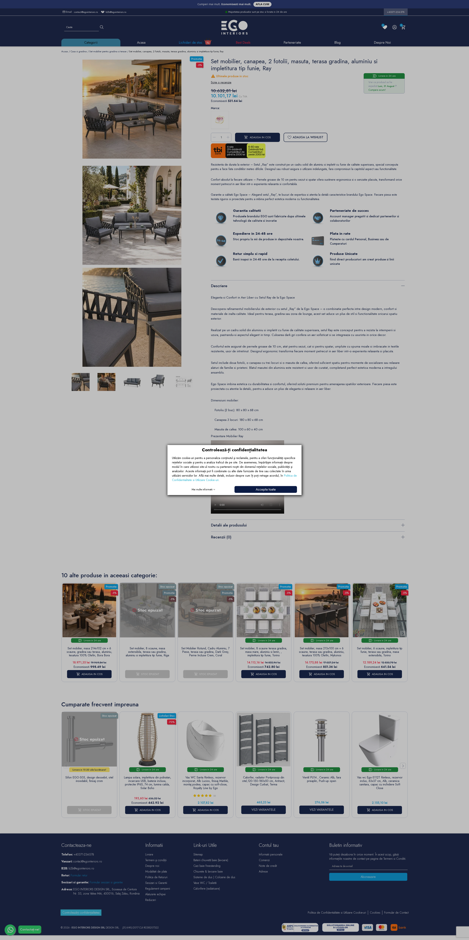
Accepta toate (266, 489)
